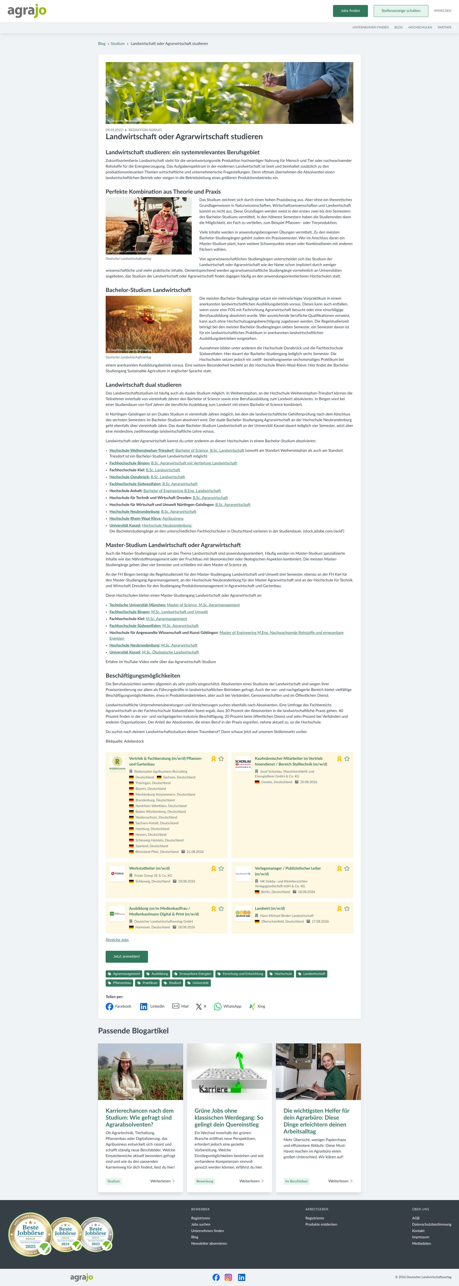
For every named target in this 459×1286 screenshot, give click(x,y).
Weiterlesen (161, 1181)
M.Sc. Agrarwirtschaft (180, 626)
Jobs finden (350, 11)
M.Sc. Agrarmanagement (166, 619)
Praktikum (149, 983)
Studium (118, 44)
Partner (444, 27)
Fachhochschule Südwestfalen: (135, 626)
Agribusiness (173, 519)
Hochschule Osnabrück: (129, 477)
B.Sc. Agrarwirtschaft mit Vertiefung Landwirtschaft (194, 463)
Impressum (420, 1237)
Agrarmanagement (126, 974)
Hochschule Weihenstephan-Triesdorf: (142, 451)
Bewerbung (205, 1181)
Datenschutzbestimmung (431, 1224)
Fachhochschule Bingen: (129, 463)
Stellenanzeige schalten (401, 11)
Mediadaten (421, 1243)
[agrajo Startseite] (27, 11)
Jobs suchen (200, 1224)
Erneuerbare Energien (195, 974)
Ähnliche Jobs (117, 940)
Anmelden (442, 10)
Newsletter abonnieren (209, 1243)
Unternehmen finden (371, 27)
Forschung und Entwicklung (243, 974)
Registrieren (200, 1218)
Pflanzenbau (122, 983)
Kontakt (418, 1231)
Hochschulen (420, 27)
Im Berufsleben (296, 1181)
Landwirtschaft (314, 974)
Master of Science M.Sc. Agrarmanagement (203, 605)
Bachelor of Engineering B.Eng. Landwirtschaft (182, 491)
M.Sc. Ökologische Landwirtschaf (170, 652)
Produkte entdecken (321, 1224)
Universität (200, 983)
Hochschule (283, 974)
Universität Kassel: (125, 526)
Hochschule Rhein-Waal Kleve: (135, 519)
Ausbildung (160, 974)
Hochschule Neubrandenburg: (134, 512)
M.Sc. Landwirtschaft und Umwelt (179, 612)
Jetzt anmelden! (127, 957)
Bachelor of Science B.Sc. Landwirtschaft (209, 451)
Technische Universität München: (137, 605)
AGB (416, 1218)
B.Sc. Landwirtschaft (163, 470)
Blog (398, 27)
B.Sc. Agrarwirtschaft (179, 484)
